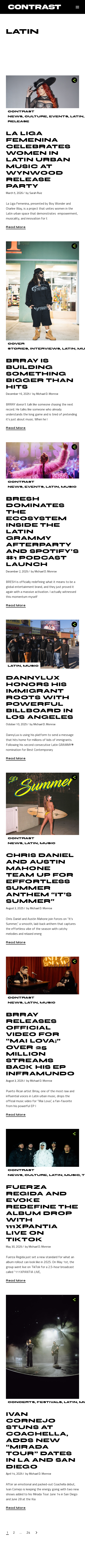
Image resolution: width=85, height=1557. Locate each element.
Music (68, 486)
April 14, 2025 (14, 1473)
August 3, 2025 (15, 908)
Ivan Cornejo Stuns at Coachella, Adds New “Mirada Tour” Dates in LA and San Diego (41, 1440)
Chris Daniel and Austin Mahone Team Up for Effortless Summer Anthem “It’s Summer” (40, 878)
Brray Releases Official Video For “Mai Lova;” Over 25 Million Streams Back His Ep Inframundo (40, 1044)
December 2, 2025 (17, 571)
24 (28, 1532)
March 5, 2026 (14, 193)
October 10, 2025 (16, 724)
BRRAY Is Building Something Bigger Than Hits (40, 373)
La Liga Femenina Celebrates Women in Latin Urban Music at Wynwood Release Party (38, 159)
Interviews (45, 348)
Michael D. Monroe (47, 394)
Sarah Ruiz (35, 193)
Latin (76, 116)
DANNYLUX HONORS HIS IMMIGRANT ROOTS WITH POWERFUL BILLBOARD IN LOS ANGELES (39, 697)
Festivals (49, 1402)
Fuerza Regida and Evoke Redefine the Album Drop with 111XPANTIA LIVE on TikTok (42, 1213)
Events (58, 116)
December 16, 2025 (18, 394)
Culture (36, 116)
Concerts (21, 1402)
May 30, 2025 (14, 1246)
